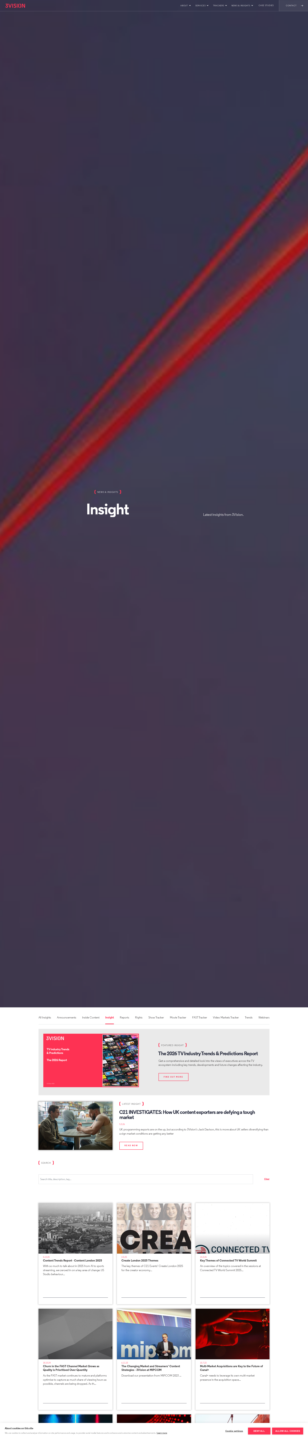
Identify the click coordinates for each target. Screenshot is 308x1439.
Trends (248, 1017)
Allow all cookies (287, 1431)
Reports (124, 1017)
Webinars (264, 1017)
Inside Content (90, 1017)
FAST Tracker (199, 1017)
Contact (291, 6)
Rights (138, 1017)
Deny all (259, 1431)
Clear (267, 1179)
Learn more (162, 1433)
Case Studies (266, 6)
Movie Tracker (178, 1017)
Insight (109, 1017)
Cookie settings (234, 1431)
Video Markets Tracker (226, 1017)
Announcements (66, 1017)
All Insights (44, 1017)
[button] (185, 6)
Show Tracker (156, 1017)
